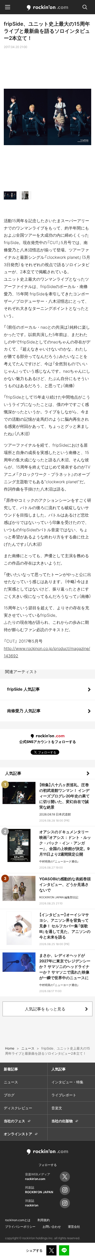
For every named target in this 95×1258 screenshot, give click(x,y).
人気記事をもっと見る (45, 1008)
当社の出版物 (62, 1121)
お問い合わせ (52, 1227)
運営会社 (74, 1227)
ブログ (9, 1095)
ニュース (11, 1082)
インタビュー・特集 (67, 1082)
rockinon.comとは (17, 1220)
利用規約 (43, 1220)
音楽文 (56, 1108)
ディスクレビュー (18, 1108)
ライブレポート (63, 1095)
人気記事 (13, 773)
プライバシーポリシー (20, 1227)
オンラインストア (18, 1134)
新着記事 (11, 1069)
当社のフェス (14, 1121)
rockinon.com (47, 8)
